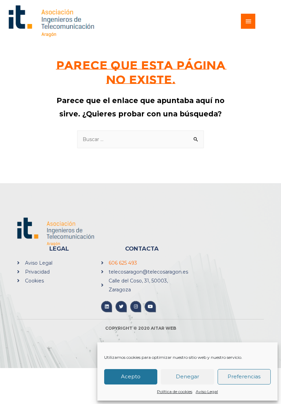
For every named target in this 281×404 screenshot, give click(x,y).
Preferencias (244, 376)
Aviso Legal (207, 391)
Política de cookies (174, 391)
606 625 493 (123, 263)
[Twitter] (121, 306)
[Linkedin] (106, 306)
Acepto (130, 376)
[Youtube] (150, 306)
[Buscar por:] (140, 139)
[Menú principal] (248, 21)
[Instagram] (136, 306)
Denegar (187, 376)
